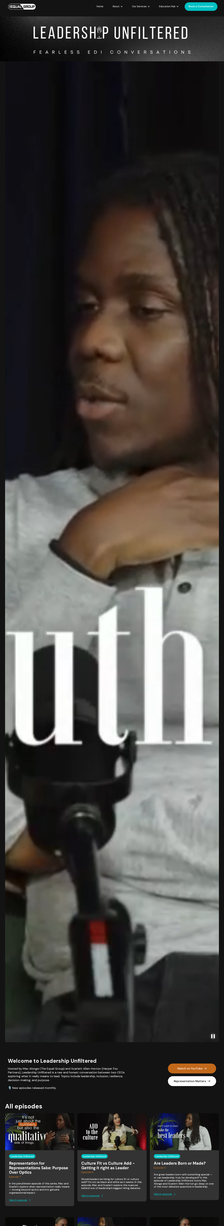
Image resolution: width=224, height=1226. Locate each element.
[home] (22, 7)
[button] (117, 7)
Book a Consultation (201, 6)
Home (100, 6)
